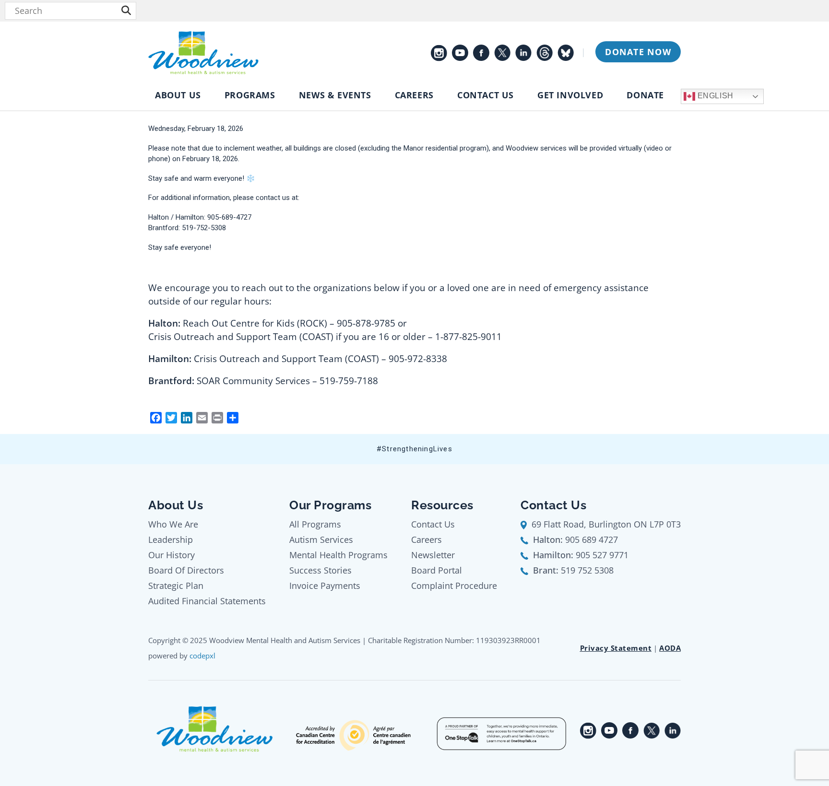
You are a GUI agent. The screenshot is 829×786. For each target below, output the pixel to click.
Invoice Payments (324, 585)
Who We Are (173, 524)
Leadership (170, 539)
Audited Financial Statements (207, 601)
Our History (171, 555)
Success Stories (320, 570)
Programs (250, 95)
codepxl (202, 655)
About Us (178, 95)
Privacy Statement (616, 648)
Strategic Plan (175, 585)
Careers (414, 95)
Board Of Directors (186, 570)
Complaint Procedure (454, 585)
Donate (645, 95)
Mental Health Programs (338, 555)
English (714, 96)
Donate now (638, 52)
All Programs (315, 524)
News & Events (335, 95)
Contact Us (485, 95)
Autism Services (321, 539)
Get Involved (570, 95)
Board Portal (436, 570)
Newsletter (433, 555)
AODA (670, 648)
